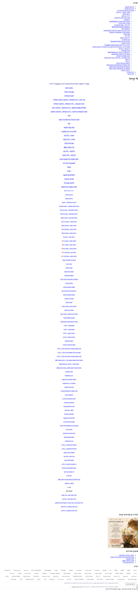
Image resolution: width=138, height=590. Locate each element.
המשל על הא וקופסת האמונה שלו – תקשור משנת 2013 (69, 360)
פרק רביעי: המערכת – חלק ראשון (69, 506)
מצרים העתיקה (46, 576)
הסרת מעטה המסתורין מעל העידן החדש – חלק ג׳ (69, 348)
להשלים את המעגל (69, 175)
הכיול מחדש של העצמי (69, 418)
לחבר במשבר (130, 559)
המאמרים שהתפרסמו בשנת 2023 (119, 68)
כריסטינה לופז (125, 28)
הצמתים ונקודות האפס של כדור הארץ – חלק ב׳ (69, 352)
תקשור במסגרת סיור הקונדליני (69, 468)
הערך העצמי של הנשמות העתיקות (69, 391)
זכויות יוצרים (28, 573)
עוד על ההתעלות (69, 441)
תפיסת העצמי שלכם (69, 437)
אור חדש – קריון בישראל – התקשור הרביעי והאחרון (69, 100)
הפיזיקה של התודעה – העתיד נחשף (69, 314)
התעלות (36, 573)
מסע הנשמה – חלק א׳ (69, 329)
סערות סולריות (121, 579)
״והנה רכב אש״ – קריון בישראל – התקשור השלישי (69, 104)
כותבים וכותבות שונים (123, 63)
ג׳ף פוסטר (127, 19)
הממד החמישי (119, 573)
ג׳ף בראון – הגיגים (124, 48)
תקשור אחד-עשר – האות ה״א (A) (69, 218)
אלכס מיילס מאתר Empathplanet (119, 21)
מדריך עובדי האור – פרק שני (69, 499)
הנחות (69, 171)
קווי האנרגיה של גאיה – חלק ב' (69, 464)
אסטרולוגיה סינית (36, 570)
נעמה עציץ (126, 34)
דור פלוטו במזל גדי (128, 562)
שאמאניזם (13, 579)
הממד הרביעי (108, 573)
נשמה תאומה (26, 576)
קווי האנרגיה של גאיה (69, 472)
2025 (122, 570)
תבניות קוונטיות (69, 179)
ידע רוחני (12, 573)
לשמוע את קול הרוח (69, 163)
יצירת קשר (130, 74)
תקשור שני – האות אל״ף (70, 252)
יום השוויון (125, 576)
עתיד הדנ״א (69, 264)
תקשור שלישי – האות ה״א (70, 248)
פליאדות (69, 579)
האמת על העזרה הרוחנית (69, 344)
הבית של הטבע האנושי (69, 406)
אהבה (69, 167)
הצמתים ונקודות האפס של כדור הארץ (69, 425)
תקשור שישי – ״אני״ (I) (69, 237)
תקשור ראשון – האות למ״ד (70, 256)
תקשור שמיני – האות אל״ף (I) (69, 229)
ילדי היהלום (117, 576)
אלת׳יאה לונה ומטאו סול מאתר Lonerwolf (117, 30)
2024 (128, 570)
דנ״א (135, 573)
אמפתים (63, 570)
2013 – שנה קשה (69, 410)
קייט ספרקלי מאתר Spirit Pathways (119, 52)
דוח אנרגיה (7, 570)
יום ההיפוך (134, 576)
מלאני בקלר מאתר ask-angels (121, 54)
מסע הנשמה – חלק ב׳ (69, 325)
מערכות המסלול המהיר (69, 318)
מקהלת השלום (69, 198)
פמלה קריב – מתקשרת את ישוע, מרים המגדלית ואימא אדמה (111, 47)
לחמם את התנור (69, 395)
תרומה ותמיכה (125, 70)
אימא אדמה (88, 570)
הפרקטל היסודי (69, 143)
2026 (115, 570)
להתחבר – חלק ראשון (69, 155)
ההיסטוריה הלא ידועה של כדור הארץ (69, 279)
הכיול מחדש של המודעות (69, 433)
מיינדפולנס (56, 576)
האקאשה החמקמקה (69, 402)
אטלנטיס (97, 570)
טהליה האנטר (125, 43)
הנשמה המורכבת (69, 341)
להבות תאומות (107, 576)
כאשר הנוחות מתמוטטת (126, 555)
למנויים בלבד (89, 576)
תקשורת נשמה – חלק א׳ (69, 337)
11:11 (135, 570)
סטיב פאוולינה (125, 50)
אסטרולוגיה (47, 570)
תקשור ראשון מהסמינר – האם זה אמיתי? (69, 206)
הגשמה (128, 573)
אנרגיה (56, 570)
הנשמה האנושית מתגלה (69, 294)
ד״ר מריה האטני (125, 38)
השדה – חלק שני (69, 135)
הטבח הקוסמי (69, 268)
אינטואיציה (79, 570)
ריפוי (21, 579)
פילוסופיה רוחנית (79, 579)
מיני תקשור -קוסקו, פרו (69, 456)
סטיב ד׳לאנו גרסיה (124, 23)
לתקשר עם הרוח (69, 183)
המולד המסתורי (69, 371)
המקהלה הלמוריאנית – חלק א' (69, 445)
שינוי (69, 115)
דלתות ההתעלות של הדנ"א (69, 398)
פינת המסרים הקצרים (123, 56)
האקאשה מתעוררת (69, 414)
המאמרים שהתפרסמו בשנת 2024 (119, 67)
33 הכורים (69, 475)
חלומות (20, 573)
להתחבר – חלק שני (69, 151)
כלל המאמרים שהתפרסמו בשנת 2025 (118, 65)
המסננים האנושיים (69, 275)
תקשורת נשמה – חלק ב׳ (69, 333)
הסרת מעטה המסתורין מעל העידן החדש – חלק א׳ (69, 356)
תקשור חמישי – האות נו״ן (69, 241)
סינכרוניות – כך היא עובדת (69, 383)
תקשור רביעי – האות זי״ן (70, 244)
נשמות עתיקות (16, 576)
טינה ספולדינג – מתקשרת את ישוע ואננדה (117, 57)
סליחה (6, 576)
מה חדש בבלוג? (129, 8)
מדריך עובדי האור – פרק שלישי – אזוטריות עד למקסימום (69, 502)
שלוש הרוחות (69, 429)
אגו (110, 570)
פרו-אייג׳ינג (60, 579)
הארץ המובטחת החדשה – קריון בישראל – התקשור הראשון (69, 111)
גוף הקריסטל (17, 570)
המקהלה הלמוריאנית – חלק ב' (69, 448)
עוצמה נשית (90, 579)
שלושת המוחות (69, 283)
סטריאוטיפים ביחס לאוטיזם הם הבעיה (122, 557)
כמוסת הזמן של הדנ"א (69, 422)
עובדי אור (100, 579)
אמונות (71, 570)
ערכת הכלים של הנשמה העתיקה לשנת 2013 (69, 479)
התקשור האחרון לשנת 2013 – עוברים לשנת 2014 (69, 368)
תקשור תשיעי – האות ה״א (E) (69, 225)
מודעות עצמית (77, 576)
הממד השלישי (77, 573)
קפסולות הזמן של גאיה (69, 452)
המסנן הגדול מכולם (69, 271)
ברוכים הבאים (129, 7)
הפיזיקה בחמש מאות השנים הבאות (69, 321)
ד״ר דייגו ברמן (125, 16)
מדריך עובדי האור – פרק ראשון (69, 495)
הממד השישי (88, 573)
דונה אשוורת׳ (126, 39)
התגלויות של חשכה (69, 310)
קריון (45, 579)
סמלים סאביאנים (132, 579)
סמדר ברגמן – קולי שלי (123, 12)
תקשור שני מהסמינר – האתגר (69, 202)
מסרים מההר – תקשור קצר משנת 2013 (69, 364)
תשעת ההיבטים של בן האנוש (69, 379)
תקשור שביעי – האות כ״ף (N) (69, 233)
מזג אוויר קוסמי (66, 576)
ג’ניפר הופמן (126, 14)
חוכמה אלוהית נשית (69, 460)
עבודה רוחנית (110, 579)
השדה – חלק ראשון (69, 139)
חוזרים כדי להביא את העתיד (69, 260)
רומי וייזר (127, 36)
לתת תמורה (130, 72)
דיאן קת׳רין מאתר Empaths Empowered (117, 45)
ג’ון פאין (127, 59)
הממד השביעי (98, 573)
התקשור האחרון (69, 194)
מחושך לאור (69, 88)
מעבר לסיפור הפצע (128, 560)
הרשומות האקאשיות (55, 573)
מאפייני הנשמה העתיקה (69, 287)
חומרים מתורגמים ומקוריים (125, 10)
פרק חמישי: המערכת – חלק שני (69, 510)
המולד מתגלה (69, 302)
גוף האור (26, 570)
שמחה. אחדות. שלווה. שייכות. (69, 306)
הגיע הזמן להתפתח (69, 387)
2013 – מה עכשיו (69, 483)
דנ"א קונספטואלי (69, 375)
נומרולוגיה (36, 576)
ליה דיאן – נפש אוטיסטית (122, 25)
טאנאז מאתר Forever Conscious (119, 32)
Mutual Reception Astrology (121, 27)
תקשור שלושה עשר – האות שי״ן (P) (69, 210)
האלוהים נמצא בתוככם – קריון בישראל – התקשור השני (69, 108)
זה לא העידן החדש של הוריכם (69, 291)
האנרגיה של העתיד (69, 298)
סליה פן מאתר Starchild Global (120, 41)
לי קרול (128, 61)
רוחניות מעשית (30, 579)
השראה (44, 573)
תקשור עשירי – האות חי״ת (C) (69, 221)
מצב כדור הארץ (69, 92)
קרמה (39, 579)
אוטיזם (104, 570)
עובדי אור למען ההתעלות (122, 18)
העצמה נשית (67, 573)
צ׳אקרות (52, 579)
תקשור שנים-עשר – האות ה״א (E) (69, 214)
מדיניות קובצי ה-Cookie (77, 586)
